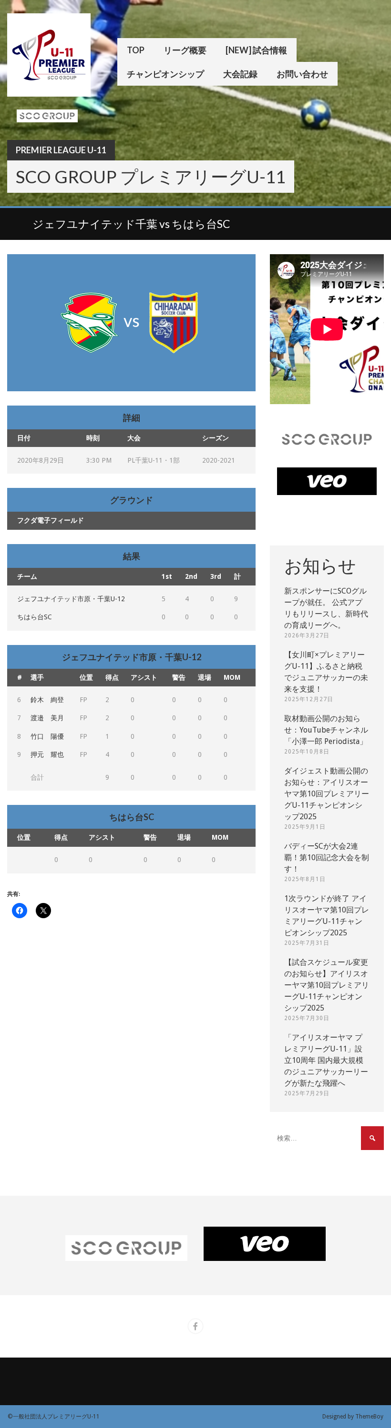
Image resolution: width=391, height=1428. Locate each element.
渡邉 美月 (47, 718)
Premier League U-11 (61, 150)
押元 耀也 (47, 754)
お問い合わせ (302, 74)
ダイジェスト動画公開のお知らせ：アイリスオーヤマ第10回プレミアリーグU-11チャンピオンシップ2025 (326, 793)
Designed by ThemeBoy (352, 1416)
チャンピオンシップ (165, 74)
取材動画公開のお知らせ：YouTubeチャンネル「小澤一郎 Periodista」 (326, 730)
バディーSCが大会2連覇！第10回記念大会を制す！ (326, 857)
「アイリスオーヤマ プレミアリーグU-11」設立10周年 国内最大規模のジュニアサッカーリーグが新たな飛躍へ (326, 1060)
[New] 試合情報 (256, 50)
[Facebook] (195, 1326)
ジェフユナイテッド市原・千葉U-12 (71, 599)
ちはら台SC (34, 617)
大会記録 (240, 74)
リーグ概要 (185, 50)
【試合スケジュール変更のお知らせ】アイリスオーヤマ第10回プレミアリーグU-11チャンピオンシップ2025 (326, 985)
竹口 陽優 (47, 736)
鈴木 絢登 (47, 700)
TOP (135, 50)
